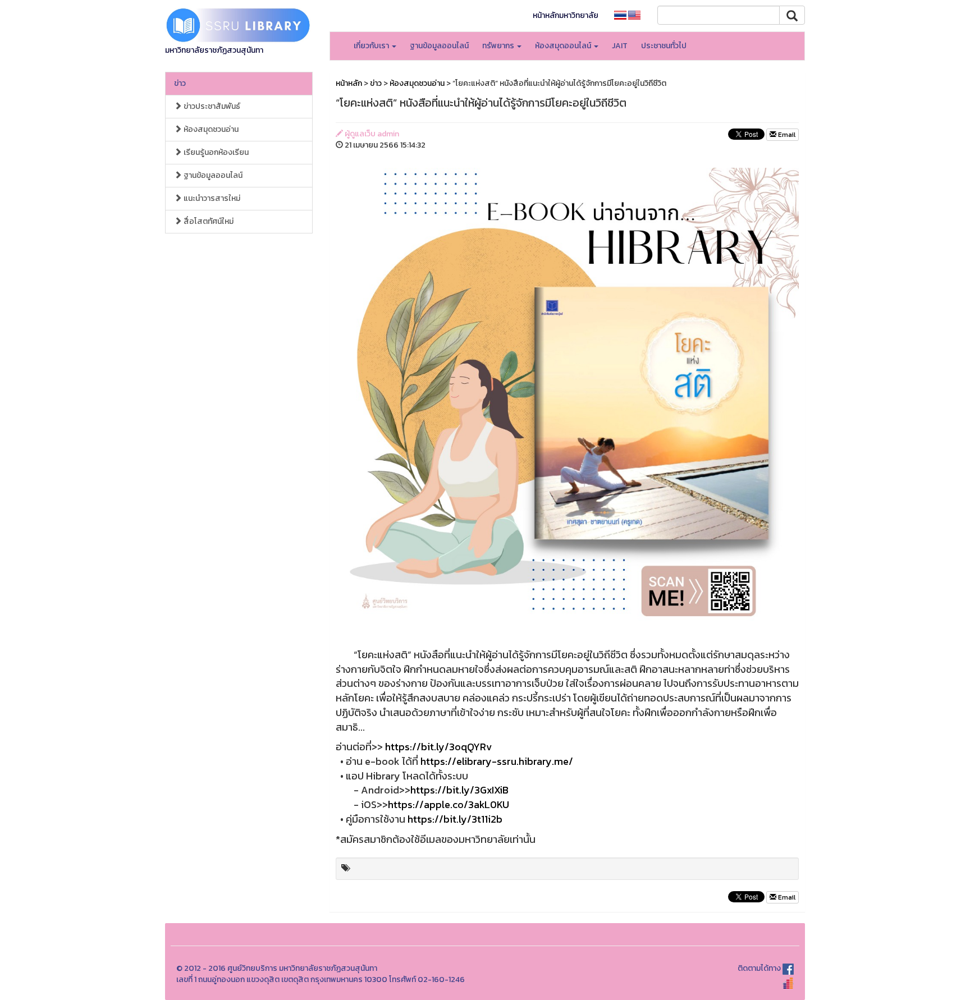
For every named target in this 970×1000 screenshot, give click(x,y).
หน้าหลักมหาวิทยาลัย (565, 15)
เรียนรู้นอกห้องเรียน (215, 152)
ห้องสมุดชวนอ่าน (210, 129)
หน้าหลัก (349, 83)
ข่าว (180, 83)
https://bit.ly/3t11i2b (455, 819)
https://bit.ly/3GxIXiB (459, 789)
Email (785, 135)
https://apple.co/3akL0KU (448, 804)
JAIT (620, 46)
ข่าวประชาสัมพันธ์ (211, 106)
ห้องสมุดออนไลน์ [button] (564, 46)
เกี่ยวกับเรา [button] (372, 46)
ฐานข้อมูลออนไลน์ (439, 46)
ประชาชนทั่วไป (664, 46)
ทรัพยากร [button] (499, 46)
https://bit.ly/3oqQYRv (438, 746)
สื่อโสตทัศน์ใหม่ (208, 221)
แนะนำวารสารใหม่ (211, 198)
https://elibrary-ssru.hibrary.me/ (496, 761)
